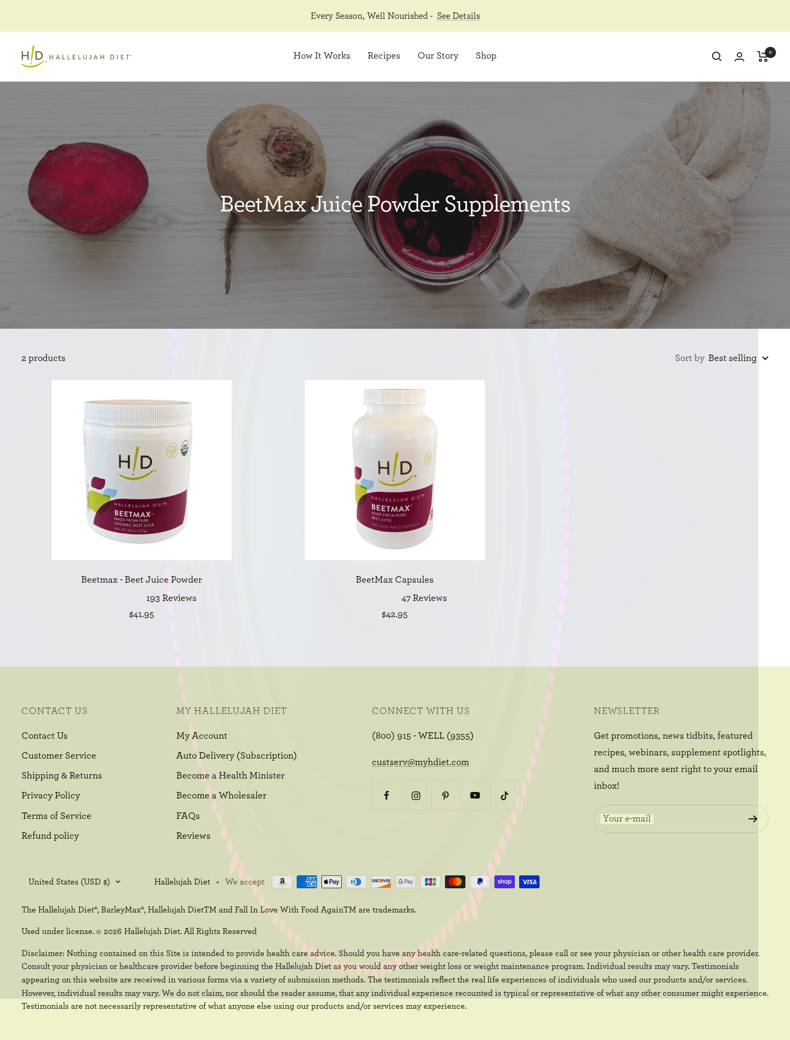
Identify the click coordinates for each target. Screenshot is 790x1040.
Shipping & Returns (61, 776)
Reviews (193, 836)
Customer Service (58, 756)
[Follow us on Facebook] (386, 795)
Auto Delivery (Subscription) (236, 756)
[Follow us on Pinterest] (446, 795)
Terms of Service (56, 816)
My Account (201, 736)
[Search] (717, 56)
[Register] (753, 819)
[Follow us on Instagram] (416, 795)
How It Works (321, 56)
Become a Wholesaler (221, 796)
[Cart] (763, 56)
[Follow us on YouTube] (475, 795)
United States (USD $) (69, 882)
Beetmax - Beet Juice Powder (141, 580)
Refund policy (50, 836)
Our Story (438, 56)
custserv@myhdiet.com (420, 762)
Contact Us (44, 736)
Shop (486, 56)
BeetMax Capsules (395, 580)
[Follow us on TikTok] (505, 795)
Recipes (384, 56)
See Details (458, 15)
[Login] (739, 56)
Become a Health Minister (230, 776)
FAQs (188, 816)
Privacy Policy (50, 796)
